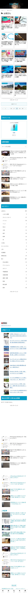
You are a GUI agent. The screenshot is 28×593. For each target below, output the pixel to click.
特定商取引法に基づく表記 (7, 588)
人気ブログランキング (6, 325)
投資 (15, 281)
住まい (15, 227)
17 (14, 108)
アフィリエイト (15, 265)
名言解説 (14, 252)
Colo (14, 132)
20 (22, 108)
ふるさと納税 (15, 214)
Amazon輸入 (15, 262)
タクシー (15, 268)
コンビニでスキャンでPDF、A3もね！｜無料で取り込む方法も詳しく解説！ (18, 385)
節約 (15, 287)
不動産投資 (15, 271)
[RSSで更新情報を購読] (15, 135)
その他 (14, 242)
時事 (15, 236)
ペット (15, 223)
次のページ (14, 104)
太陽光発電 (15, 274)
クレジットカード (15, 217)
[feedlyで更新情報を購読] (13, 135)
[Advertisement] (14, 306)
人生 (14, 249)
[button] (25, 146)
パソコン (15, 220)
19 (19, 108)
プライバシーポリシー (20, 588)
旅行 (15, 233)
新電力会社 (14, 255)
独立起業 (15, 284)
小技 (15, 230)
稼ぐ (14, 258)
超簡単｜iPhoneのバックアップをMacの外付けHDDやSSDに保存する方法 (18, 335)
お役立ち (14, 211)
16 (11, 108)
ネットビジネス (14, 246)
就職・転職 (15, 278)
